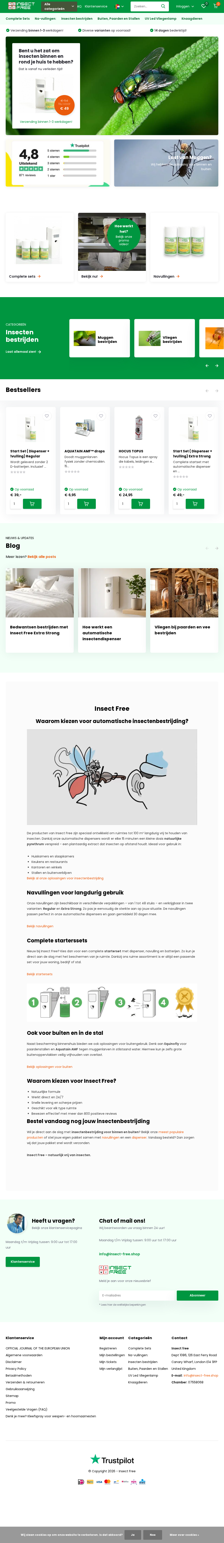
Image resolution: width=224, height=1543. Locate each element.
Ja (133, 1535)
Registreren (108, 1348)
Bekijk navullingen (40, 926)
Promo (11, 1402)
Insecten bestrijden (77, 18)
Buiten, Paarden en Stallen (119, 18)
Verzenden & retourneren (25, 1382)
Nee (153, 1535)
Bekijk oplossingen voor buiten (49, 1067)
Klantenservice (96, 6)
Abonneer (197, 1295)
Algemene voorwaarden (24, 1355)
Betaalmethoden (19, 1375)
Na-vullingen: (45, 18)
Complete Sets (18, 18)
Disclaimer (14, 1362)
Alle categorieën (54, 6)
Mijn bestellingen (112, 1355)
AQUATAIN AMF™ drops (85, 451)
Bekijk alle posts (42, 556)
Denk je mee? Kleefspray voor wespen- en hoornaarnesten (51, 1416)
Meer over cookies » (184, 1535)
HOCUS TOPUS (131, 451)
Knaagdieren (192, 18)
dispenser (139, 1137)
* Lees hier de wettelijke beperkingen (122, 1305)
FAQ (78, 6)
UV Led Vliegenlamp (161, 18)
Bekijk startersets (39, 974)
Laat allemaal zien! (21, 352)
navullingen (110, 1137)
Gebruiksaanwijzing (20, 1389)
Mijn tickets (108, 1362)
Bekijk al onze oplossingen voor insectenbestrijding (65, 878)
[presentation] (207, 366)
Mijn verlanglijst (111, 1369)
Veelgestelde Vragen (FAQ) (26, 1409)
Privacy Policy (16, 1369)
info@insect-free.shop (119, 1254)
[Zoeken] (163, 6)
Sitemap (12, 1396)
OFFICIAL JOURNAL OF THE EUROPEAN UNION (38, 1348)
